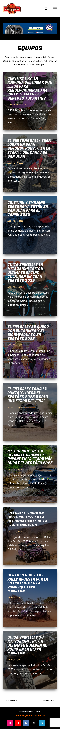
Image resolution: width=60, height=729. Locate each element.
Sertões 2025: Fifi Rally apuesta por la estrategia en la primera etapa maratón (27, 583)
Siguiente (47, 700)
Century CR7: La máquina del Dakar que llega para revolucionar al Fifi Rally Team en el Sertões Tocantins (29, 88)
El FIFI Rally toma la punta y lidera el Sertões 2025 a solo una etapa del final (27, 395)
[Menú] (55, 8)
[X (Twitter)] (34, 723)
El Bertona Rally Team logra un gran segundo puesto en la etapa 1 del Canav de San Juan (29, 148)
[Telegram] (42, 723)
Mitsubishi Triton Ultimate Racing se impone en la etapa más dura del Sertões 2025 (30, 457)
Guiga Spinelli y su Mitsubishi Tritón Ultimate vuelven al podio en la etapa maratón (27, 645)
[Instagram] (10, 723)
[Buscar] (46, 8)
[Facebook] (26, 723)
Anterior (12, 700)
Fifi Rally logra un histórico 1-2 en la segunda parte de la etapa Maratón (27, 519)
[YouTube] (18, 723)
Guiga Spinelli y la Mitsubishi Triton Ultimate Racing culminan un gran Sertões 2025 (25, 272)
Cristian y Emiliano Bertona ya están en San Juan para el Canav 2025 (27, 208)
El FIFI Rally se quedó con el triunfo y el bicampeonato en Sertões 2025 (28, 333)
